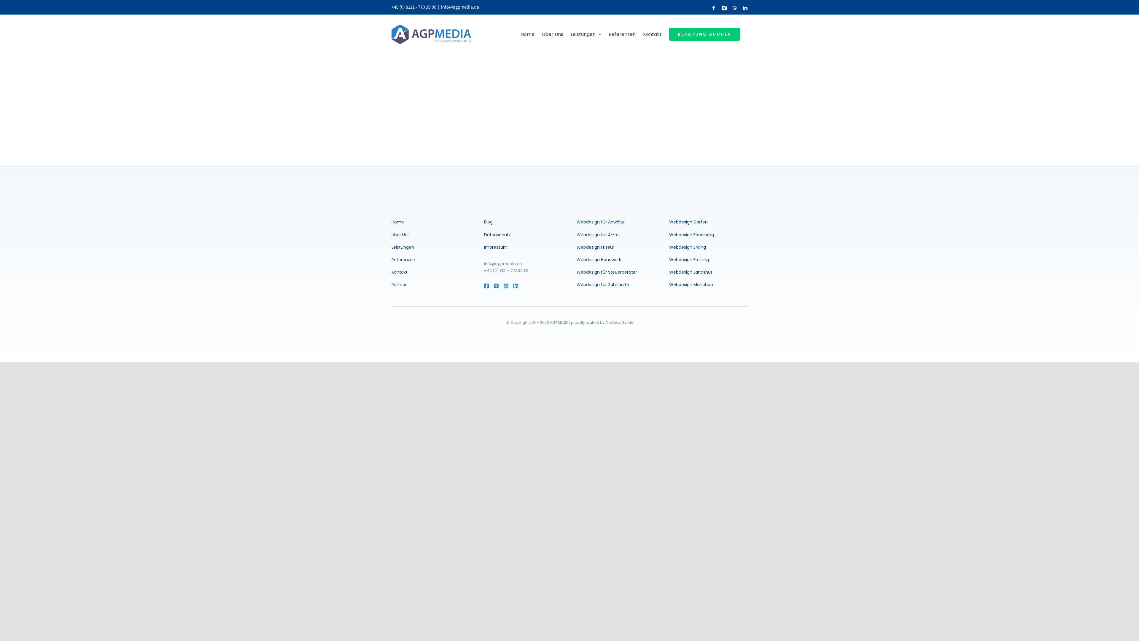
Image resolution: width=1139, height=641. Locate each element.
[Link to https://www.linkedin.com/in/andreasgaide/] (524, 285)
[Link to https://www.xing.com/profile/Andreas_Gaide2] (496, 285)
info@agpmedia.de (460, 7)
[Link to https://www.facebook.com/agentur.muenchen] (486, 285)
